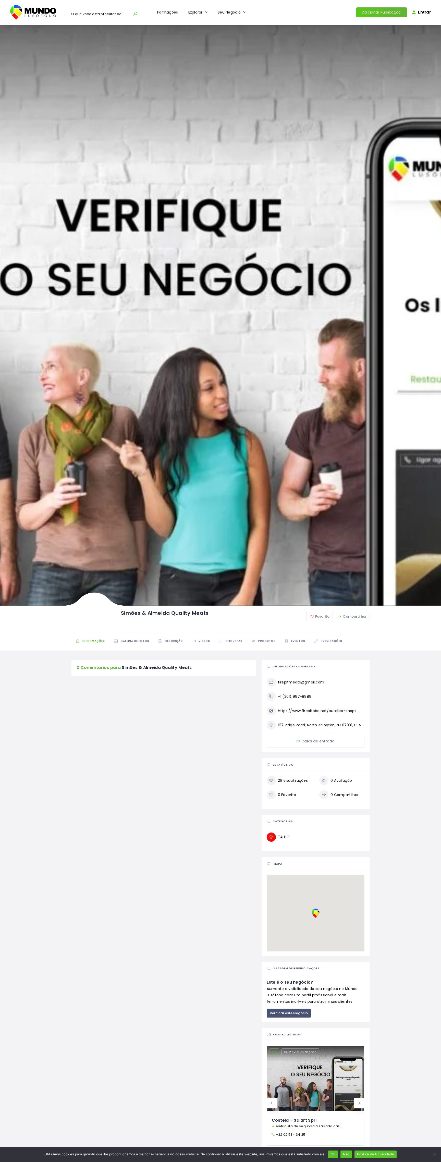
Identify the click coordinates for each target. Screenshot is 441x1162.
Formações (167, 12)
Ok (333, 1154)
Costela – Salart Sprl (294, 1120)
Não (346, 1154)
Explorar (195, 12)
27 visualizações (302, 1052)
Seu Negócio (229, 12)
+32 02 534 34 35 (290, 1134)
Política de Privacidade (375, 1154)
